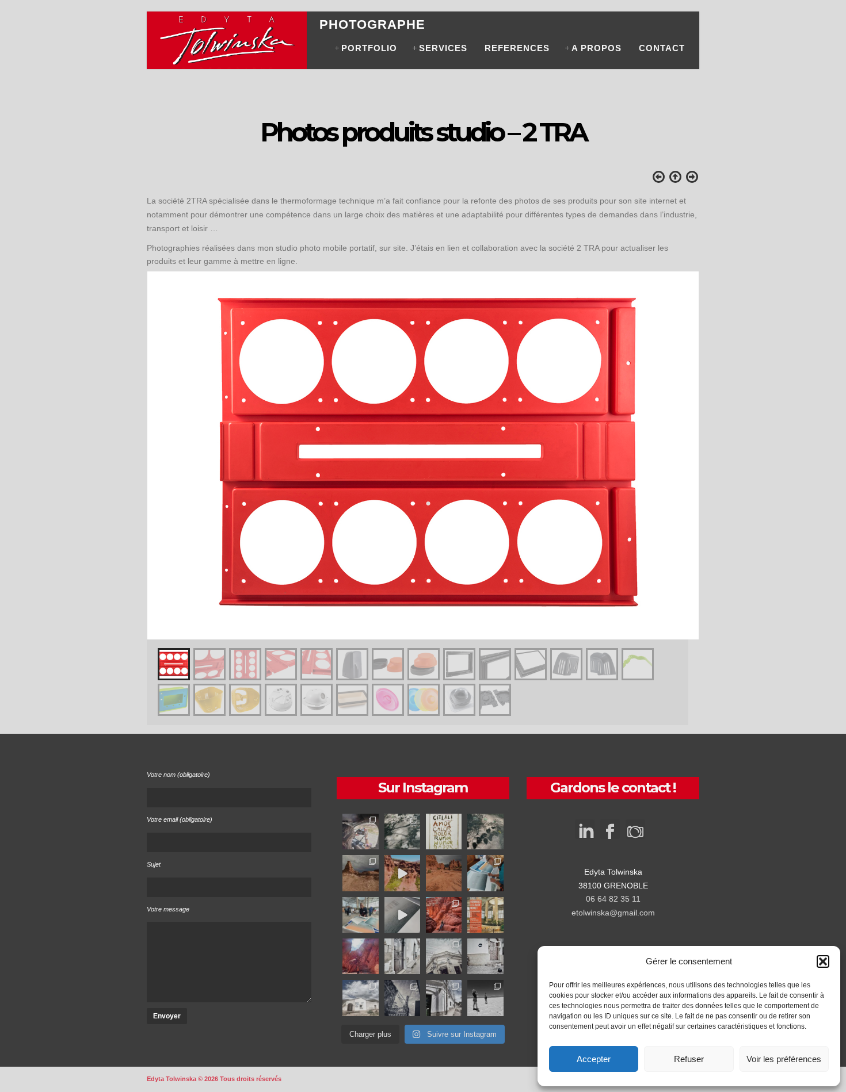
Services (443, 48)
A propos (596, 48)
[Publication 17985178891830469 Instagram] (444, 956)
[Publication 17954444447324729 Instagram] (444, 998)
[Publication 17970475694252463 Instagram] (485, 873)
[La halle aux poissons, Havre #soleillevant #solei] (360, 915)
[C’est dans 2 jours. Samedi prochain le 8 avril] (485, 915)
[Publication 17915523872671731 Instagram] (360, 998)
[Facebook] (610, 832)
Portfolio (369, 48)
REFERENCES (517, 48)
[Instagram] (635, 832)
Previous (158, 444)
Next (687, 444)
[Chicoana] (485, 956)
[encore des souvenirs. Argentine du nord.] (360, 873)
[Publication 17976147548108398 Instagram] (360, 831)
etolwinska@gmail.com (613, 912)
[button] (823, 961)
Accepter (594, 1059)
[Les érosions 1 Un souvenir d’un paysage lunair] (444, 873)
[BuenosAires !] (402, 998)
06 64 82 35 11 (613, 898)
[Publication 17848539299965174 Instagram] (485, 831)
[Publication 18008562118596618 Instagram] (485, 998)
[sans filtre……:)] (360, 956)
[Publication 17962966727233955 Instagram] (444, 915)
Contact (662, 48)
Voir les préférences (783, 1059)
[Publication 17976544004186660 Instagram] (402, 873)
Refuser (689, 1059)
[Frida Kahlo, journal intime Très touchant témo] (444, 831)
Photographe (372, 24)
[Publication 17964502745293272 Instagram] (402, 831)
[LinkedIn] (585, 824)
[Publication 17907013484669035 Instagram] (402, 956)
